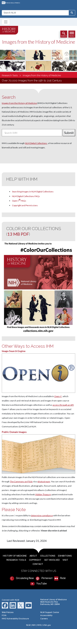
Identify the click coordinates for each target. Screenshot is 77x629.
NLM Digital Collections (36, 143)
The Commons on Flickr (21, 481)
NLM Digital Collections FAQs (26, 196)
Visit (65, 560)
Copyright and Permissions (25, 205)
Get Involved (52, 560)
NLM (28, 625)
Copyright (35, 560)
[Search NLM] (72, 13)
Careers (44, 618)
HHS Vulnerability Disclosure (15, 618)
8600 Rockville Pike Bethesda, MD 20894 (50, 603)
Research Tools (10, 75)
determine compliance (42, 515)
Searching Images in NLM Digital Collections (33, 191)
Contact (38, 564)
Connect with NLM (10, 600)
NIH (33, 625)
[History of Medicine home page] (9, 30)
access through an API (63, 405)
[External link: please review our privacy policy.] (38, 454)
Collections (47, 555)
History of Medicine (15, 555)
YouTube (41, 583)
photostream (44, 481)
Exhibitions (65, 555)
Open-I (58, 396)
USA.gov (47, 625)
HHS (39, 625)
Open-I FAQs (19, 200)
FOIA (4, 615)
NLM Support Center (49, 612)
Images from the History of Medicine (42, 75)
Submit (69, 133)
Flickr (62, 578)
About (33, 555)
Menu (71, 36)
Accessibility (46, 615)
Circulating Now (24, 578)
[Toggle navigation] (6, 22)
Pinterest (46, 578)
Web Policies (8, 612)
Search (64, 36)
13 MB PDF (18, 234)
